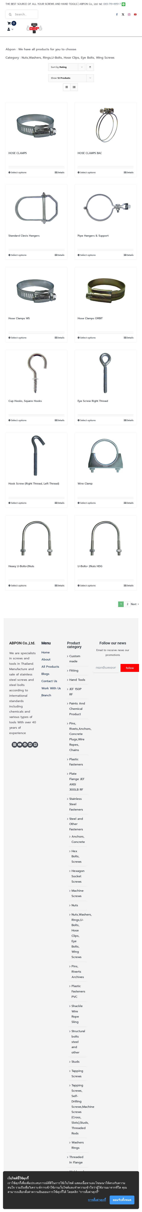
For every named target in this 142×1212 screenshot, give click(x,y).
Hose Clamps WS (19, 318)
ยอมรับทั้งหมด (122, 1200)
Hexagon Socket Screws (78, 876)
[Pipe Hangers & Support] (105, 208)
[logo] (34, 24)
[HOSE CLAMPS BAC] (105, 125)
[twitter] (123, 14)
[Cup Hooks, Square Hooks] (36, 373)
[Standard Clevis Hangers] (36, 208)
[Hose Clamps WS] (36, 290)
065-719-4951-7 (112, 4)
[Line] (35, 745)
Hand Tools (77, 680)
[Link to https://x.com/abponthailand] (30, 745)
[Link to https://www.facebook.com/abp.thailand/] (25, 745)
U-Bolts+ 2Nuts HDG (90, 566)
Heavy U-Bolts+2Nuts (21, 566)
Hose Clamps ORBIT (90, 318)
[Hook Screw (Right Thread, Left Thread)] (36, 456)
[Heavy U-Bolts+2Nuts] (36, 538)
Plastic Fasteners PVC (78, 991)
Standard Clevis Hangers (24, 236)
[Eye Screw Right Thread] (105, 373)
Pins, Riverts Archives (78, 971)
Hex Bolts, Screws (77, 856)
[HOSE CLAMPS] (36, 125)
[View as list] (74, 87)
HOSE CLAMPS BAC (90, 153)
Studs (76, 1062)
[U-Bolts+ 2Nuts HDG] (105, 538)
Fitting (73, 670)
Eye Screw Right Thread (93, 401)
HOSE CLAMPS (18, 153)
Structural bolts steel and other (78, 1042)
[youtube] (135, 14)
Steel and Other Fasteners (76, 824)
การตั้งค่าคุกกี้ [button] (97, 1200)
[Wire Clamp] (105, 456)
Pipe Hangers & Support (93, 236)
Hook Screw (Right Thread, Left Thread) (34, 484)
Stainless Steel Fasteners (76, 804)
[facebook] (117, 14)
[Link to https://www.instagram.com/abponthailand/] (15, 745)
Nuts (75, 905)
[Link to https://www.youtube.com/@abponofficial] (20, 745)
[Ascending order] (90, 67)
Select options (18, 172)
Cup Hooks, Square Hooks (25, 401)
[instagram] (129, 14)
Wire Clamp (85, 484)
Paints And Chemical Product (77, 708)
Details (60, 172)
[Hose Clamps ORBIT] (105, 290)
